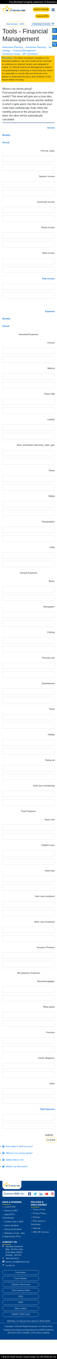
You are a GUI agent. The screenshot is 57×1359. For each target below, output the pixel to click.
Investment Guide (11, 54)
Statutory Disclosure (20, 1284)
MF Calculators (30, 54)
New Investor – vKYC (15, 24)
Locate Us (10, 1265)
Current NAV (10, 1207)
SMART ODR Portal (21, 1314)
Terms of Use (38, 1209)
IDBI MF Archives (40, 1232)
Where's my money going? (19, 1153)
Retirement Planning (12, 47)
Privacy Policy (39, 1213)
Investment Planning (35, 47)
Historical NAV (11, 1210)
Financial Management (24, 50)
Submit (49, 1135)
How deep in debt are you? (19, 1146)
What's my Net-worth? (16, 1166)
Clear (51, 1140)
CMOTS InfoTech (46, 1330)
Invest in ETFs (42, 16)
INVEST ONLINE (41, 9)
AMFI (20, 1302)
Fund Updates (20, 1278)
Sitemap (36, 1228)
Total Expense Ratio (20, 1290)
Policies (36, 1217)
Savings (6, 50)
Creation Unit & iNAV (13, 1221)
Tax (50, 47)
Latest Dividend (11, 1225)
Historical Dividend (12, 1229)
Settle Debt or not (14, 1159)
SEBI (20, 1296)
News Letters (21, 1308)
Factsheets (21, 1272)
